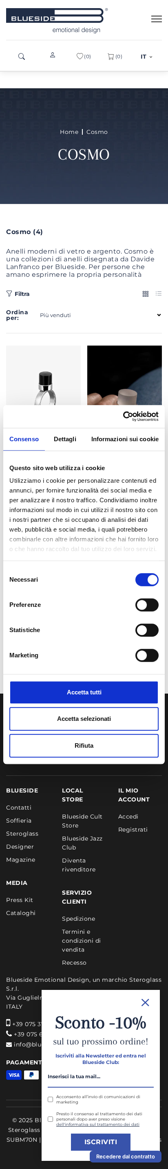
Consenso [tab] (24, 439)
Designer (20, 846)
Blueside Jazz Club (82, 843)
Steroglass (22, 833)
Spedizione (78, 918)
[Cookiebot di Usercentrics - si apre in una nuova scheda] (123, 416)
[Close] (101, 1001)
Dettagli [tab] (65, 439)
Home (69, 132)
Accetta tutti (84, 692)
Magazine (20, 859)
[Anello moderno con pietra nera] (43, 395)
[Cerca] (21, 56)
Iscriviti (100, 1142)
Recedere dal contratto (125, 1156)
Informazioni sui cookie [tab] (125, 439)
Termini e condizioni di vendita (81, 940)
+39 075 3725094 (37, 1024)
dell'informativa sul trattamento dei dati (97, 1124)
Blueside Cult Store (82, 821)
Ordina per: (17, 315)
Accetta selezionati (84, 718)
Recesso (74, 962)
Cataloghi (21, 913)
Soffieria (19, 820)
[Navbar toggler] (156, 18)
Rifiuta (84, 745)
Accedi (128, 816)
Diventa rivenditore (79, 865)
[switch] (147, 604)
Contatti (18, 807)
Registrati (133, 829)
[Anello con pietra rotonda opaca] (124, 395)
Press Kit (19, 900)
